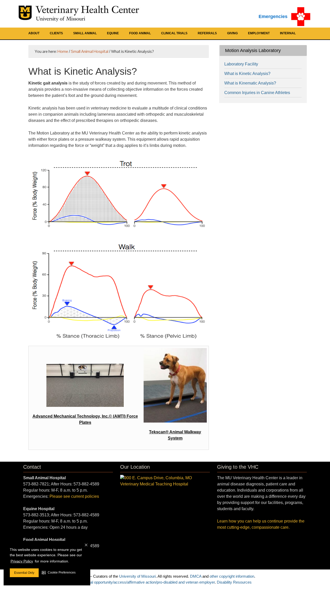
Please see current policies (74, 496)
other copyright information (232, 576)
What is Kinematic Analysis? (250, 83)
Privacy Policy (22, 561)
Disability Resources (234, 582)
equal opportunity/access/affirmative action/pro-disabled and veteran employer (149, 582)
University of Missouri (137, 576)
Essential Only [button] (24, 573)
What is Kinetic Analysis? (247, 73)
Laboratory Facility (241, 64)
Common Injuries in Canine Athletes (257, 92)
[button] (59, 572)
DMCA (195, 576)
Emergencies (273, 16)
